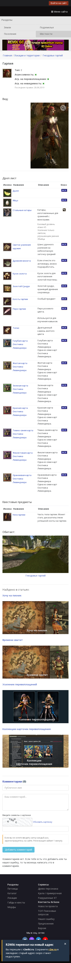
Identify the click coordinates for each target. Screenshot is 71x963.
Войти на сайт (59, 3)
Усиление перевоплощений (19, 684)
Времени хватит (12, 640)
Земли (7, 27)
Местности (45, 33)
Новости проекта (48, 906)
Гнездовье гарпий (53, 55)
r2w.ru (53, 949)
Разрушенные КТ (47, 897)
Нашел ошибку (46, 919)
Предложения (45, 923)
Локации (12, 897)
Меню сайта (60, 11)
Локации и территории (27, 55)
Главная (7, 55)
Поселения (9, 33)
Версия (42, 928)
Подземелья (46, 27)
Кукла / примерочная (50, 893)
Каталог (12, 893)
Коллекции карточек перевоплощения (26, 729)
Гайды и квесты (16, 902)
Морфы (11, 907)
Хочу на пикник (11, 595)
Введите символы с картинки (16, 815)
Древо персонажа (48, 888)
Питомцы (12, 888)
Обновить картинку (42, 822)
